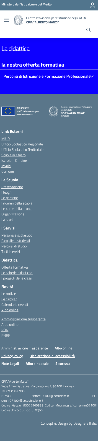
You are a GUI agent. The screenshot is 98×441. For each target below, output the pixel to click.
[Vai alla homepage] (18, 20)
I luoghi (6, 192)
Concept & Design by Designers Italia (69, 423)
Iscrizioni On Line (14, 160)
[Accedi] (92, 5)
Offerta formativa (14, 267)
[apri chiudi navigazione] (6, 20)
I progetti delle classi (16, 278)
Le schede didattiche (17, 272)
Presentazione (12, 186)
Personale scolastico (16, 235)
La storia (7, 219)
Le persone (9, 197)
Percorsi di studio (14, 246)
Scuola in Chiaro (13, 155)
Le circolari (9, 299)
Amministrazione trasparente (23, 319)
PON (4, 330)
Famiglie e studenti (15, 240)
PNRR (5, 335)
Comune (7, 171)
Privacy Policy (12, 356)
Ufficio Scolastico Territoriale (22, 149)
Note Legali (10, 363)
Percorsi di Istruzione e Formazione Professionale (46, 76)
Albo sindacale (37, 363)
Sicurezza (62, 363)
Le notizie (8, 293)
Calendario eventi (14, 304)
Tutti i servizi (10, 251)
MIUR (5, 138)
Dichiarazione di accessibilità (52, 356)
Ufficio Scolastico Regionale (22, 144)
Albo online (9, 310)
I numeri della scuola (16, 203)
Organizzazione (12, 214)
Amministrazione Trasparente (24, 348)
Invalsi (6, 166)
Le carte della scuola (16, 208)
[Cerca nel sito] (88, 30)
